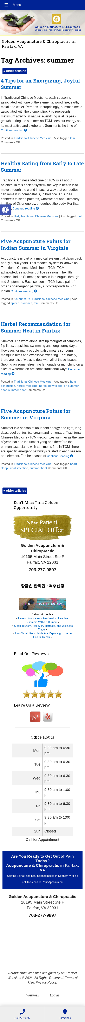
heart (73, 463)
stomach (26, 303)
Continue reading (12, 130)
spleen (15, 303)
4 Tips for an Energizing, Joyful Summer (40, 83)
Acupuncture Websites (24, 973)
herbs (43, 385)
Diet (16, 216)
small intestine (18, 468)
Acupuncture (22, 298)
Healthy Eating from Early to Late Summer (42, 166)
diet (79, 216)
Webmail (32, 995)
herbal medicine (27, 385)
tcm (72, 138)
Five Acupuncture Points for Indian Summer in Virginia (36, 244)
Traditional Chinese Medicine (33, 138)
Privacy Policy (46, 982)
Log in (54, 995)
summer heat (17, 390)
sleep (4, 468)
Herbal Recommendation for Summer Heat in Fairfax (36, 327)
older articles (14, 71)
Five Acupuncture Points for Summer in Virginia (36, 414)
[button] (5, 209)
